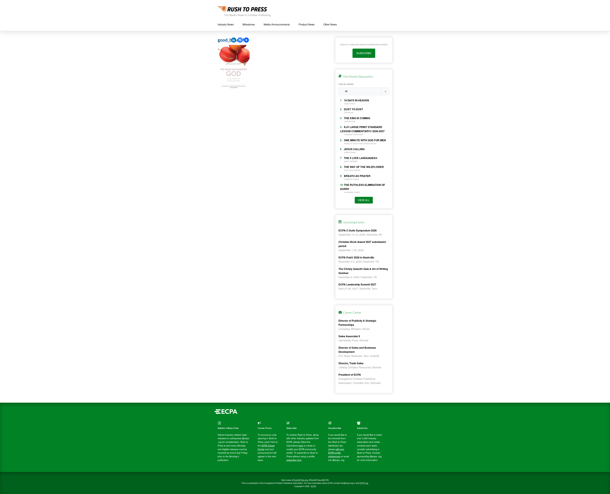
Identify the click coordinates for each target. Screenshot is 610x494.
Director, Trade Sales (351, 363)
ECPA (313, 486)
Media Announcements (277, 24)
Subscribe (363, 53)
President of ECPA (350, 374)
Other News (330, 24)
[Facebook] (240, 40)
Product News (307, 24)
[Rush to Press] (242, 10)
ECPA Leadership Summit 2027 (357, 284)
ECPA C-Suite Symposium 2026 (358, 230)
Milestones (249, 24)
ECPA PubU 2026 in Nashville (356, 257)
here (300, 445)
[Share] (246, 40)
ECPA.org (364, 483)
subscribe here (293, 460)
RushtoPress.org (301, 480)
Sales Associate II (349, 336)
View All (364, 200)
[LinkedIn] (233, 40)
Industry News (226, 24)
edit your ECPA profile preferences (336, 453)
